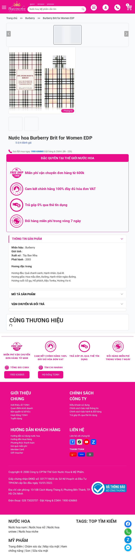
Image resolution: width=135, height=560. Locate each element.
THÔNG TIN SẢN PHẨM (27, 239)
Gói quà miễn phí (19, 446)
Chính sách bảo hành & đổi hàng (85, 411)
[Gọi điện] (127, 531)
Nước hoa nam (17, 527)
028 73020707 (30, 500)
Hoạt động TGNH (19, 415)
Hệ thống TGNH (50, 374)
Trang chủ (11, 18)
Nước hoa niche (28, 531)
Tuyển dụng (16, 418)
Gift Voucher (17, 452)
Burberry (30, 18)
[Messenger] (127, 547)
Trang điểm (15, 546)
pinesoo (50, 4)
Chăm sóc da (33, 546)
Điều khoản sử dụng (79, 405)
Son (27, 550)
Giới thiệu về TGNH (20, 405)
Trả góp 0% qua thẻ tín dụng (83, 415)
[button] (42, 80)
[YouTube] (86, 442)
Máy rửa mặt (51, 546)
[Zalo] (93, 442)
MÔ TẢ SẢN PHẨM (23, 294)
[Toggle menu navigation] (4, 7)
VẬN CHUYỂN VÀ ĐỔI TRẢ (27, 304)
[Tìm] (83, 9)
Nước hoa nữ (37, 527)
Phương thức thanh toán (22, 442)
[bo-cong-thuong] (109, 488)
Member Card (17, 449)
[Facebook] (72, 442)
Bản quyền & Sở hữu (20, 411)
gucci (32, 4)
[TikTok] (79, 442)
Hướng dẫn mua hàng (21, 439)
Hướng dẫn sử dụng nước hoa (25, 436)
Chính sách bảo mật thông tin (84, 408)
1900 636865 (37, 151)
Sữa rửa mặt (40, 550)
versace (40, 4)
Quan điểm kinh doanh (22, 408)
